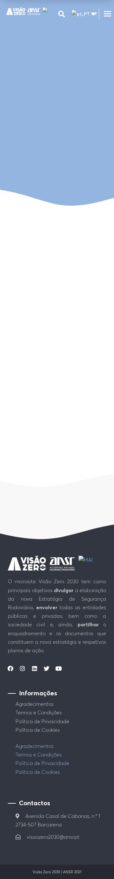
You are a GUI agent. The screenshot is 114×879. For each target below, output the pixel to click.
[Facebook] (10, 668)
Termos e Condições (39, 712)
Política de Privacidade (42, 721)
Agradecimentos (35, 704)
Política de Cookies (38, 730)
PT (91, 14)
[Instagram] (22, 668)
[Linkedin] (34, 668)
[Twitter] (46, 668)
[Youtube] (58, 668)
